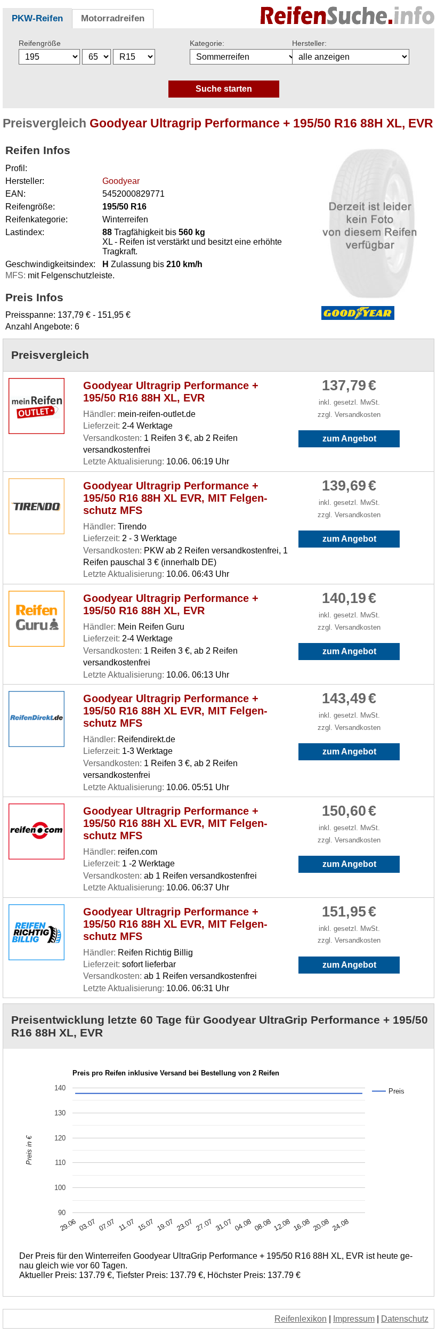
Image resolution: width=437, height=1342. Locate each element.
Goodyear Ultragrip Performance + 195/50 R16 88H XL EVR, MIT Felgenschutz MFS (175, 498)
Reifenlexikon (300, 1318)
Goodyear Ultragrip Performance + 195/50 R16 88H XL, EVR (170, 392)
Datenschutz (404, 1318)
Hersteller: (309, 43)
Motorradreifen (112, 18)
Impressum (354, 1318)
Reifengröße (40, 43)
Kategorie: (207, 43)
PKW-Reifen (37, 18)
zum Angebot (349, 438)
